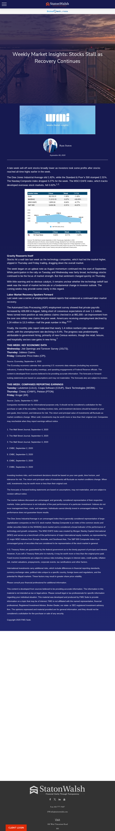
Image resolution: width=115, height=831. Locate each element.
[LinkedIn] (60, 799)
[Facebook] (50, 799)
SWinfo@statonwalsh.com (57, 812)
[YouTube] (64, 799)
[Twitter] (55, 799)
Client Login (16, 827)
